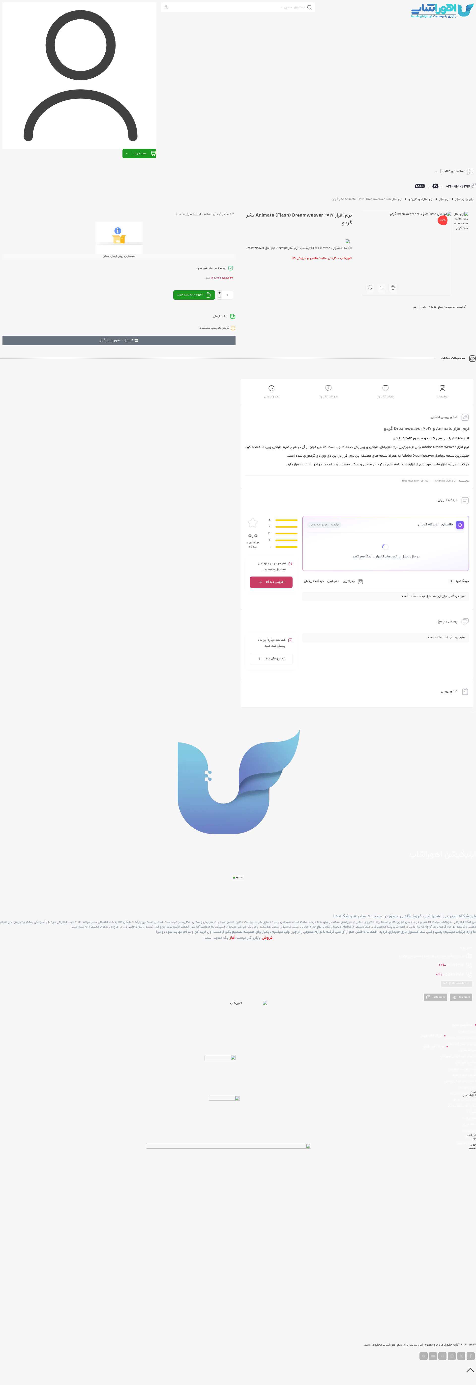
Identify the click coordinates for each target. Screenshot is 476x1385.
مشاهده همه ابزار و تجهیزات (385, 196)
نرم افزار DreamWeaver (415, 481)
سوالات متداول (467, 1050)
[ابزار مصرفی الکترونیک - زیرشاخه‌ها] (372, 220)
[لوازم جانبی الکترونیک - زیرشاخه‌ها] (372, 248)
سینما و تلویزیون (466, 1143)
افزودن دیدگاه (275, 582)
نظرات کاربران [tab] (386, 396)
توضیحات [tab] (442, 396)
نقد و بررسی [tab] (271, 396)
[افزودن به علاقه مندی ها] (370, 287)
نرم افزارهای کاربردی (420, 199)
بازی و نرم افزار (464, 199)
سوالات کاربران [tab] (329, 396)
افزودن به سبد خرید (190, 294)
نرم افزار (444, 199)
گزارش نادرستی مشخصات (214, 328)
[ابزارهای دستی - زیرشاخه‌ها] (382, 238)
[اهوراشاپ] (442, 10)
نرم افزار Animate (445, 481)
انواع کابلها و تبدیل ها (463, 1094)
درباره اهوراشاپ (467, 1032)
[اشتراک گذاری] (392, 287)
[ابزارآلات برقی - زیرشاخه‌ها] (384, 229)
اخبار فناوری (469, 1131)
